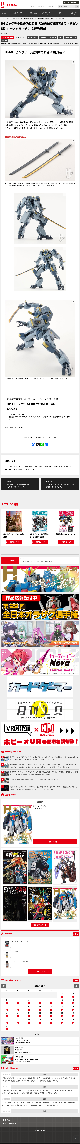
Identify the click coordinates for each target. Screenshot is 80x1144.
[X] (38, 444)
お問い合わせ (41, 6)
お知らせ (32, 6)
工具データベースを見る (39, 972)
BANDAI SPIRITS (32, 37)
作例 (60, 37)
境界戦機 (4, 40)
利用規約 (8, 1120)
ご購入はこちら (14, 542)
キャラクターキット (70, 37)
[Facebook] (34, 444)
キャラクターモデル (7, 37)
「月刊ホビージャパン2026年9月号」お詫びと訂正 (36, 561)
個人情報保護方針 (11, 1124)
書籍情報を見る (38, 925)
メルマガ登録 (72, 2)
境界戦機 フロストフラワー (48, 37)
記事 (44, 1074)
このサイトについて (52, 6)
